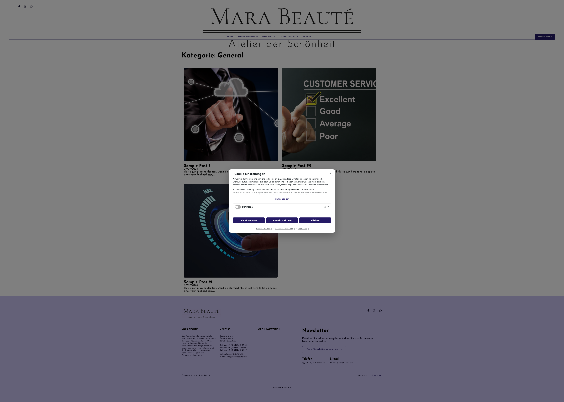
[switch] (238, 207)
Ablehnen (315, 220)
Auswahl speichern (282, 220)
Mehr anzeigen (282, 199)
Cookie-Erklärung (263, 228)
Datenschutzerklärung (284, 228)
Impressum (302, 228)
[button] (282, 207)
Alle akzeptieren (248, 220)
